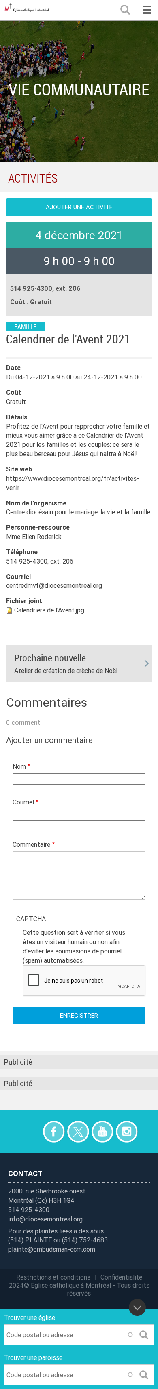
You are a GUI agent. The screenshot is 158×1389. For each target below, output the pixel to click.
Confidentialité (121, 1277)
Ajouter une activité (79, 207)
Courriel (23, 802)
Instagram (126, 1131)
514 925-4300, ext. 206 (39, 561)
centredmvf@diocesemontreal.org (54, 585)
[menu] (147, 10)
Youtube (102, 1131)
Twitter (78, 1131)
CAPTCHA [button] (31, 919)
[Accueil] (28, 10)
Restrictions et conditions (53, 1277)
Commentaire (31, 844)
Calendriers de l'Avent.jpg (49, 610)
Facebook (54, 1131)
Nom (19, 766)
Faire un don (29, 1131)
